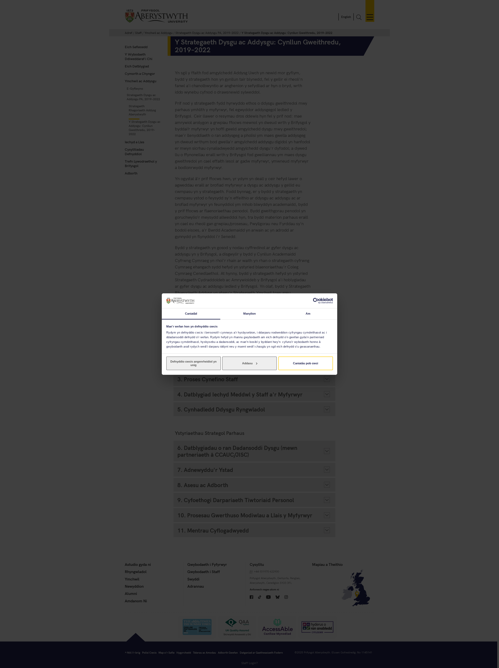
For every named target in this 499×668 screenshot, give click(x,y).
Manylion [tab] (249, 313)
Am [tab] (308, 313)
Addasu (247, 363)
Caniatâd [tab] (191, 313)
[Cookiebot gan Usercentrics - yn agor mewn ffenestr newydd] (316, 301)
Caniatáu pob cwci (305, 363)
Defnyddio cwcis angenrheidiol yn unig (193, 363)
